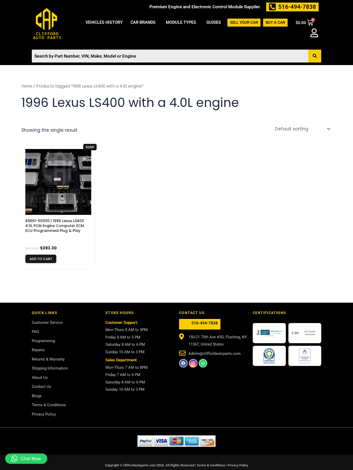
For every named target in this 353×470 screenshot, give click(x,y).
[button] (144, 22)
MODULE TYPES (181, 22)
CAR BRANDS (143, 22)
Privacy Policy (238, 465)
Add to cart (40, 258)
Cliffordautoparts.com (139, 465)
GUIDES (213, 22)
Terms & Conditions (211, 465)
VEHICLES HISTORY (104, 22)
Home (26, 86)
